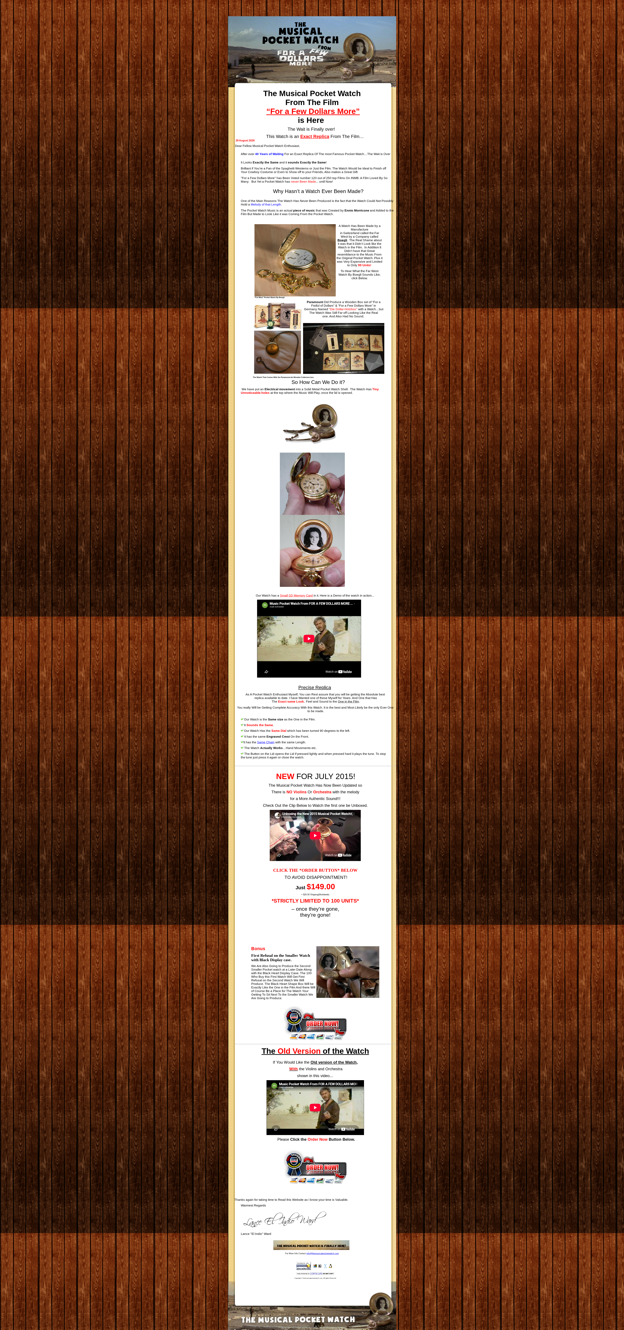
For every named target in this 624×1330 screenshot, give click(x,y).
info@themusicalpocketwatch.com (322, 1253)
